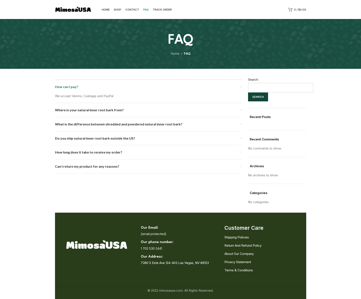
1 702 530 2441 (151, 248)
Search (253, 79)
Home (175, 54)
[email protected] (153, 234)
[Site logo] (73, 9)
